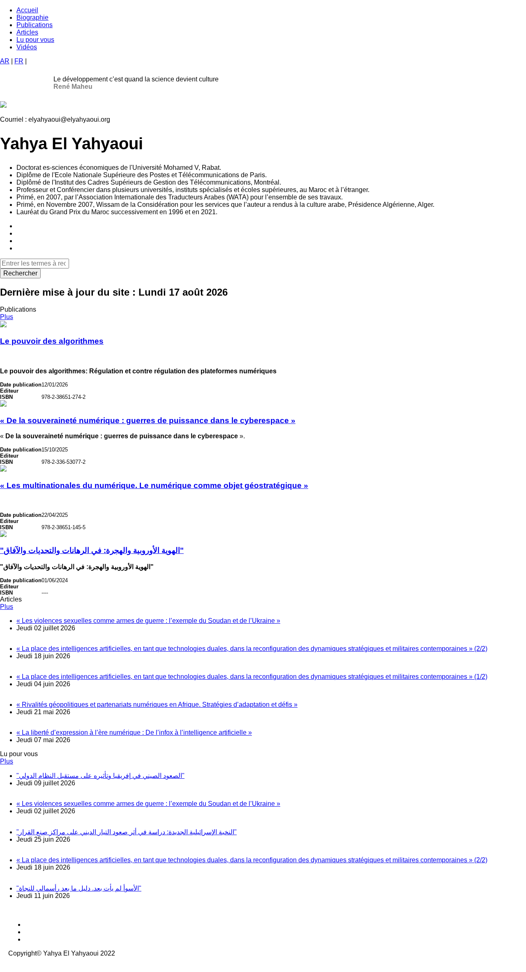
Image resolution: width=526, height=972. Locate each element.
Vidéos (26, 47)
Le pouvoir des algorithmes (52, 341)
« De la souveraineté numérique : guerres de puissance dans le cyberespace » (147, 420)
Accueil (27, 10)
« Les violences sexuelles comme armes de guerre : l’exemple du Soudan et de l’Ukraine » (148, 620)
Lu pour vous (35, 39)
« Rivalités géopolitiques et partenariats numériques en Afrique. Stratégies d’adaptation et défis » (157, 704)
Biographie (32, 17)
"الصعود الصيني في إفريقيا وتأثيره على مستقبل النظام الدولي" (100, 775)
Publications (34, 24)
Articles (27, 32)
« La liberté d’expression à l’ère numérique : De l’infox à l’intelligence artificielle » (134, 732)
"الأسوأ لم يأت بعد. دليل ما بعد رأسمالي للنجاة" (78, 888)
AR (4, 61)
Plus (6, 316)
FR (18, 61)
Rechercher (20, 273)
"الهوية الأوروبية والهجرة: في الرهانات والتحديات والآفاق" (92, 550)
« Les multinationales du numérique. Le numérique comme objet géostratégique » (154, 485)
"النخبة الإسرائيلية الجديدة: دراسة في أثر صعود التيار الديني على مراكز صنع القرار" (126, 832)
